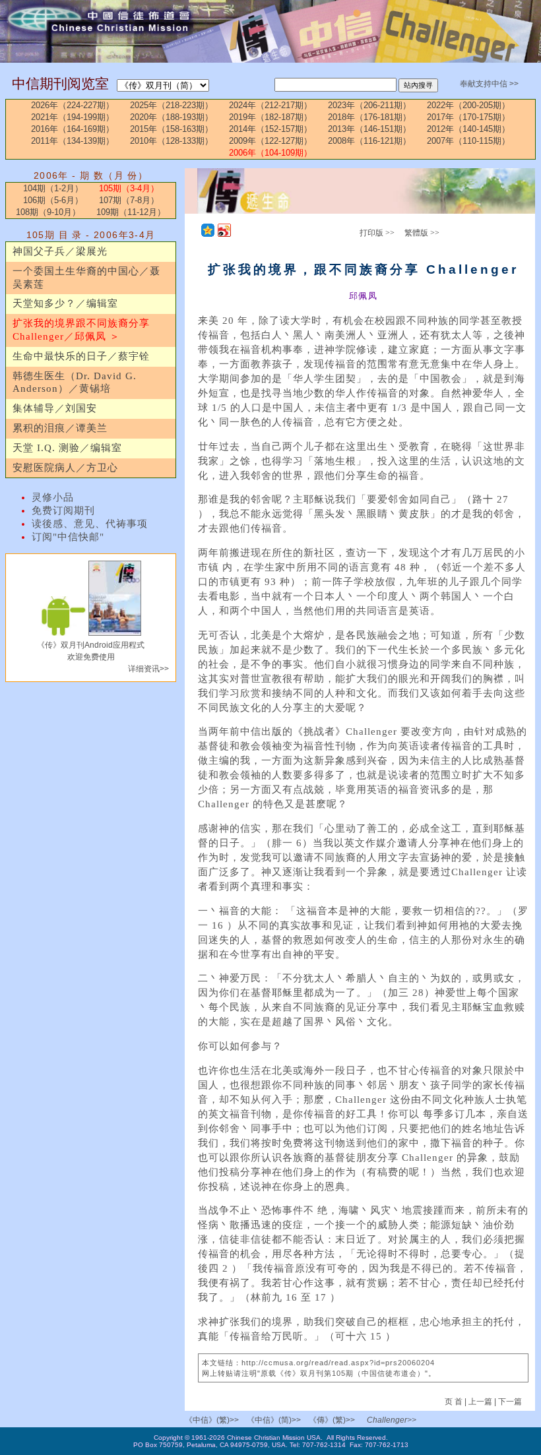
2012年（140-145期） (468, 129)
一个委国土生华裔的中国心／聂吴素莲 (86, 278)
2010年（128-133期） (171, 141)
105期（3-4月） (129, 188)
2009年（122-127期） (270, 141)
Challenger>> (391, 1420)
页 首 (454, 1401)
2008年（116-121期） (369, 141)
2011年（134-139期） (72, 141)
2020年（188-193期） (171, 117)
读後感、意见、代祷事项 (90, 523)
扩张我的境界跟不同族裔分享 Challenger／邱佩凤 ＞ (81, 330)
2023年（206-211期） (369, 105)
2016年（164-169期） (72, 129)
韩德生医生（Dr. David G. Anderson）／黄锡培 (75, 382)
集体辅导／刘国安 (55, 408)
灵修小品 (53, 497)
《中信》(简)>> (274, 1420)
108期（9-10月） (48, 212)
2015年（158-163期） (171, 129)
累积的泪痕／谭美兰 (60, 428)
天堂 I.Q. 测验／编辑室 (67, 448)
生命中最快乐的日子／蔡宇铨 (81, 356)
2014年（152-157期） (270, 129)
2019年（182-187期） (270, 117)
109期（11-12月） (131, 212)
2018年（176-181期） (369, 117)
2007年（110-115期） (468, 141)
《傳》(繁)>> (332, 1420)
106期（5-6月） (53, 200)
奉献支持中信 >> (489, 83)
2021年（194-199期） (72, 117)
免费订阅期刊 (63, 510)
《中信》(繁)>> (212, 1420)
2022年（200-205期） (468, 105)
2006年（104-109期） (270, 153)
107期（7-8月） (129, 200)
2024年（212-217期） (270, 105)
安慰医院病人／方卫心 (65, 467)
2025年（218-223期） (171, 105)
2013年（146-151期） (369, 129)
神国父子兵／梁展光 (60, 251)
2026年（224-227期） (72, 105)
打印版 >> (377, 232)
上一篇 (480, 1401)
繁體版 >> (421, 232)
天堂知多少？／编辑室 (65, 303)
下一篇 (510, 1401)
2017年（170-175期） (468, 117)
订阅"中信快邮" (68, 537)
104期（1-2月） (53, 188)
